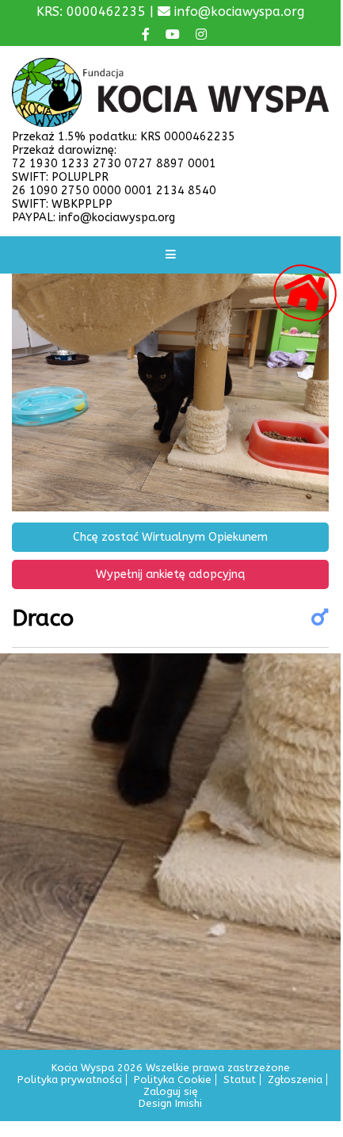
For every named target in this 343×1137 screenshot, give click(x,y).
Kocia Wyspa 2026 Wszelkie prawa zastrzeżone (170, 1068)
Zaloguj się (170, 1091)
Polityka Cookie (173, 1079)
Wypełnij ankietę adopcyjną (170, 574)
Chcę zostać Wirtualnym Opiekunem (170, 537)
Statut (239, 1079)
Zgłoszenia (295, 1079)
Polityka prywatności (69, 1079)
